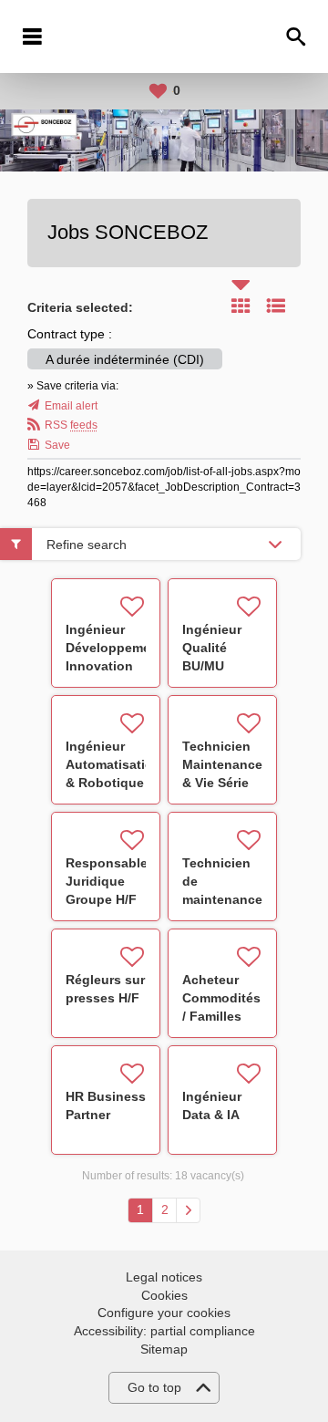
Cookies (164, 1295)
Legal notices (164, 1277)
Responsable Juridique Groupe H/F (107, 881)
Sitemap (164, 1349)
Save (57, 445)
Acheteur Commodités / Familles (221, 997)
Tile (240, 306)
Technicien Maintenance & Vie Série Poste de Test (222, 782)
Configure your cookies (164, 1312)
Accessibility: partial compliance (164, 1330)
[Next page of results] (188, 1210)
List (276, 306)
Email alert (71, 406)
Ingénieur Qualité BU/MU (211, 647)
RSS (71, 425)
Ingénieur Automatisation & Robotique (113, 764)
